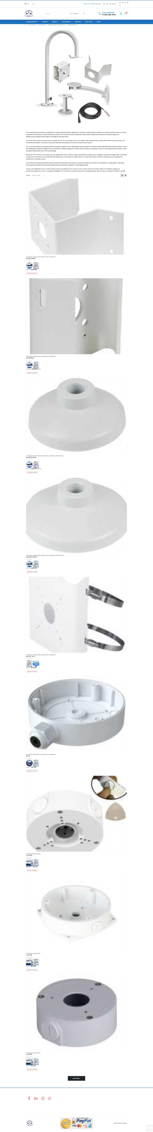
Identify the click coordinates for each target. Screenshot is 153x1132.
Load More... (76, 1078)
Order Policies (107, 1098)
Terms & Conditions (108, 1106)
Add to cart (33, 273)
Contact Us (80, 1109)
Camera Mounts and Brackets (48, 257)
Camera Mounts (36, 257)
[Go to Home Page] (24, 25)
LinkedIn (36, 1098)
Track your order (82, 1104)
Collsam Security (31, 22)
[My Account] (121, 13)
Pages (98, 22)
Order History (81, 1100)
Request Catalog (82, 1106)
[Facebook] (120, 3)
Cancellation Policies (109, 1102)
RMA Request (81, 1102)
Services (78, 22)
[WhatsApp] (120, 5)
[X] (122, 3)
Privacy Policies (107, 1104)
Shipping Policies (108, 1100)
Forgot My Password (83, 1098)
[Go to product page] (76, 217)
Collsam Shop (66, 22)
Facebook (29, 1098)
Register (114, 4)
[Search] (83, 13)
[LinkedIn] (127, 3)
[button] (122, 175)
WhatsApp (50, 1098)
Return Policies (107, 1096)
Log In (107, 4)
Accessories (29, 257)
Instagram (43, 1098)
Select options (32, 870)
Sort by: (28, 175)
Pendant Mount (59, 456)
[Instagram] (125, 3)
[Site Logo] (28, 13)
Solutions (88, 22)
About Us (80, 1096)
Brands (54, 22)
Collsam (44, 22)
